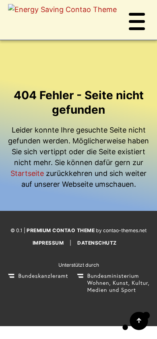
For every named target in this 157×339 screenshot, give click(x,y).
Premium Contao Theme (61, 230)
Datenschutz (97, 243)
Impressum (48, 243)
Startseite (27, 173)
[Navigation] (137, 20)
